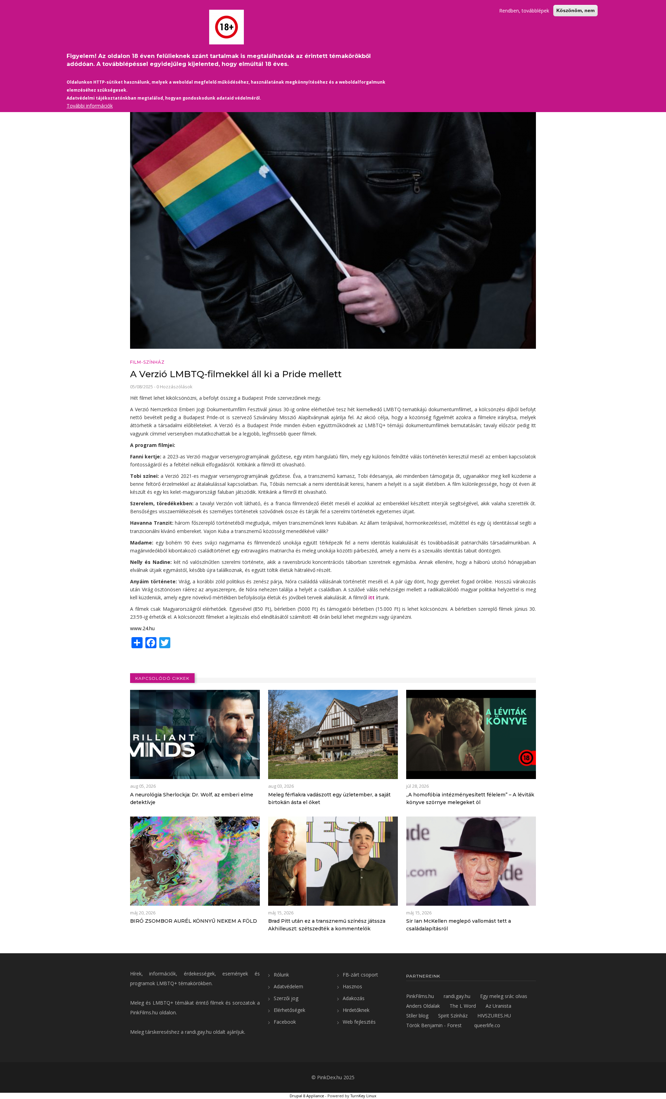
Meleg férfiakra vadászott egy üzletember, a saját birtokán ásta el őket (329, 798)
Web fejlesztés (359, 1021)
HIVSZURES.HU (494, 1015)
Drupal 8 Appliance (307, 1095)
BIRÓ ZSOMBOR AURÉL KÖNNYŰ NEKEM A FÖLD (193, 921)
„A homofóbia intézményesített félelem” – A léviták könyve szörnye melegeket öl (470, 798)
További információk (90, 105)
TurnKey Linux (363, 1095)
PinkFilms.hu (144, 1012)
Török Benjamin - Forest (434, 1025)
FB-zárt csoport (360, 974)
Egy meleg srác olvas (503, 996)
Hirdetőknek (356, 1010)
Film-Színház (147, 362)
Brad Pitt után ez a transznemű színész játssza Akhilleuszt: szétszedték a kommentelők (326, 925)
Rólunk (281, 974)
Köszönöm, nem (575, 10)
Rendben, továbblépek (524, 10)
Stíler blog (417, 1015)
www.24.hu (142, 628)
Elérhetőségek (289, 1010)
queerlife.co (487, 1025)
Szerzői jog (286, 998)
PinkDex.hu (329, 1077)
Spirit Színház (453, 1015)
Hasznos (352, 986)
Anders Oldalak (423, 1006)
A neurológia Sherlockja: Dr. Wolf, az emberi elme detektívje (191, 798)
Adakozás (354, 998)
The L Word (463, 1006)
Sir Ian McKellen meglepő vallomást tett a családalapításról (458, 925)
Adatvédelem (288, 986)
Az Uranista (498, 1006)
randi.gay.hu (198, 1032)
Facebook (285, 1021)
